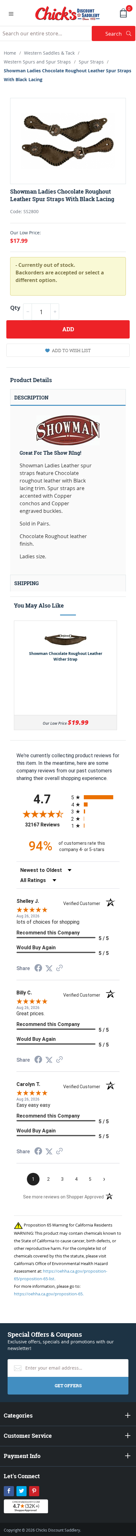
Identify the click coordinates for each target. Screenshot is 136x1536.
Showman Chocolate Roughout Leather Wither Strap (65, 656)
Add (68, 329)
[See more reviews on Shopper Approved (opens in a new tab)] (59, 968)
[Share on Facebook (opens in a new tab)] (38, 969)
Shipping (26, 583)
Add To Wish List (71, 350)
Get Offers (68, 1386)
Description (31, 397)
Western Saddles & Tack (49, 53)
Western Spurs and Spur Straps (37, 62)
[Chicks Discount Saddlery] (67, 12)
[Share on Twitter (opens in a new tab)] (49, 968)
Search (120, 33)
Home (10, 53)
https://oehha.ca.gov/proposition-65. (48, 1294)
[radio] (95, 797)
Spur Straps (91, 62)
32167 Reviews (46, 825)
